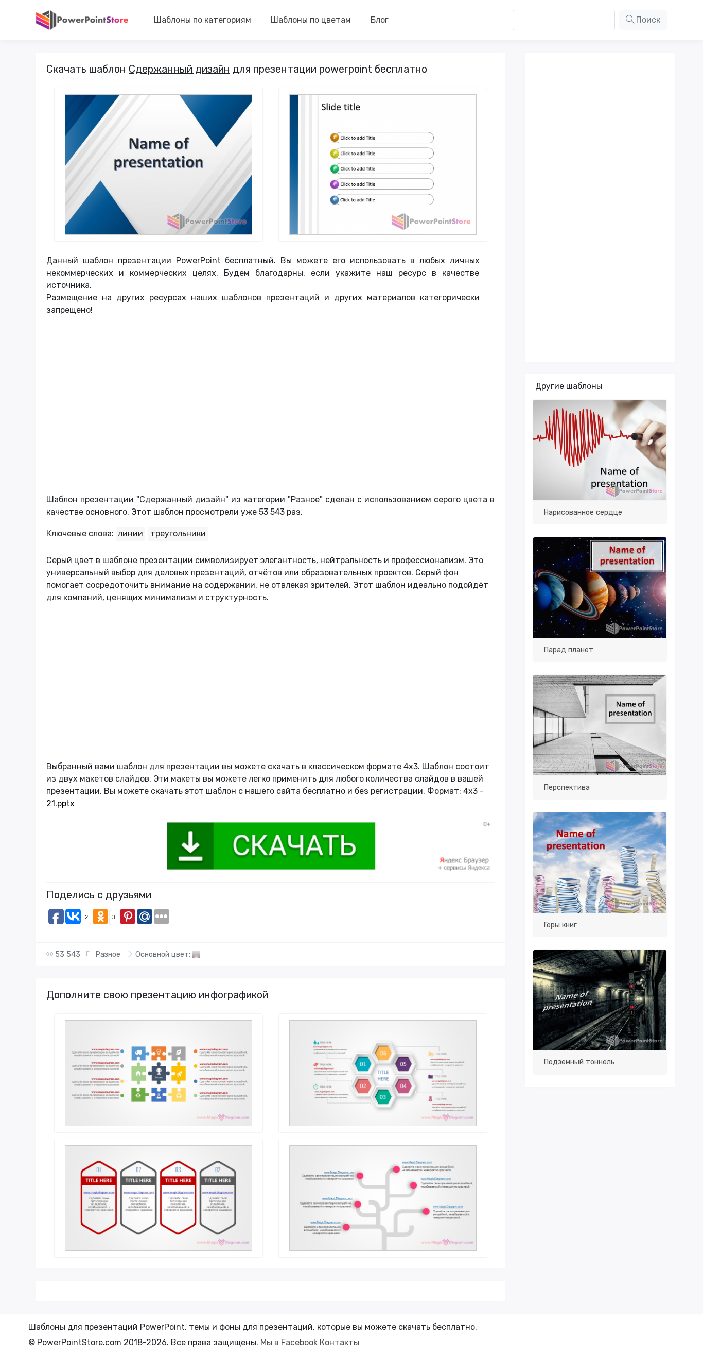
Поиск (647, 20)
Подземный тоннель (578, 1062)
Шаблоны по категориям (202, 20)
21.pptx (60, 803)
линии (130, 533)
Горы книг (560, 925)
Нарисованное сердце (582, 512)
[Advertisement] (263, 409)
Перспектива (566, 787)
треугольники (178, 533)
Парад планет (568, 650)
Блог (380, 20)
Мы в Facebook (289, 1342)
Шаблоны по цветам (311, 20)
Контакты (339, 1342)
